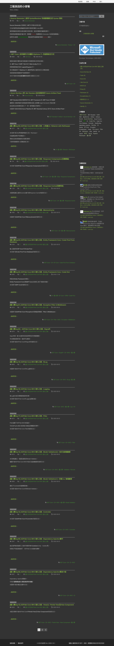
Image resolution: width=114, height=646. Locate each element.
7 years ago (90, 217)
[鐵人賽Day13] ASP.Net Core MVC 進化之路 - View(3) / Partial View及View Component (42, 605)
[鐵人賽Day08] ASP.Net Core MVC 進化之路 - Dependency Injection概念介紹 (38, 572)
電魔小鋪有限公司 (74, 643)
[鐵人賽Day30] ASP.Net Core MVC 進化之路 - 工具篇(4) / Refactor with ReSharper (40, 126)
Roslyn (70, 45)
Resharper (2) (84, 92)
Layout (81, 133)
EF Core (56, 262)
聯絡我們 (20, 643)
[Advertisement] (90, 150)
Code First (72, 295)
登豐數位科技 (92, 643)
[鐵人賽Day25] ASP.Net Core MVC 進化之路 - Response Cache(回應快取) (37, 186)
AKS (80, 117)
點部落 (80, 1)
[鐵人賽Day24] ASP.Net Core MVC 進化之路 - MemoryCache (32, 210)
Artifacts (98, 117)
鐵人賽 (60, 149)
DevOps (93, 125)
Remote (72, 469)
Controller (72, 529)
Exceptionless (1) (85, 96)
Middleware (71, 319)
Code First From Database (67, 262)
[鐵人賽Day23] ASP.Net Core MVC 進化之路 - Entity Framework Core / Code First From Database (42, 241)
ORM (66, 295)
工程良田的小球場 (20, 6)
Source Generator (29, 21)
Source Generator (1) (86, 103)
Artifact (60, 117)
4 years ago (85, 180)
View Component (65, 622)
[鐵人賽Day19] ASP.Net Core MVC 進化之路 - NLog (28, 362)
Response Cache (70, 201)
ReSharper (72, 149)
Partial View (55, 622)
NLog (68, 379)
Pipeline (95, 133)
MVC (59, 319)
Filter (55, 319)
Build (80, 121)
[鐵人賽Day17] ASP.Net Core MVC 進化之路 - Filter (28, 416)
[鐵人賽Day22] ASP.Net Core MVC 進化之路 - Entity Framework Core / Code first (40, 272)
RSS (94, 1)
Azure (81, 119)
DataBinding (98, 123)
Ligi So (85, 197)
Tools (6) (82, 75)
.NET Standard (53, 117)
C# (74, 45)
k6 (99, 131)
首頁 (87, 1)
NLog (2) (82, 89)
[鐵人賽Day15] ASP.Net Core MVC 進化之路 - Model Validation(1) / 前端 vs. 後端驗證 (41, 479)
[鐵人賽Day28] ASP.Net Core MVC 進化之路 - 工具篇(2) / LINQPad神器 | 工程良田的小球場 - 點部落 (92, 178)
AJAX (98, 115)
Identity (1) (83, 106)
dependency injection (84, 125)
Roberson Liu (87, 167)
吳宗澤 (85, 185)
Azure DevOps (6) (85, 72)
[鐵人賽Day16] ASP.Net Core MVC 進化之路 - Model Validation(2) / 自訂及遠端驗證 (40, 452)
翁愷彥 (85, 221)
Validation (66, 469)
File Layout (95, 129)
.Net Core (28, 57)
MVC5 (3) (83, 86)
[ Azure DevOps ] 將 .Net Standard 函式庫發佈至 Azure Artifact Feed (35, 93)
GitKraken (85, 131)
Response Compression (68, 176)
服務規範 (12, 643)
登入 (101, 1)
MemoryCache (70, 231)
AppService (86, 117)
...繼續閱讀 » (13, 41)
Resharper (82, 135)
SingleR (61, 352)
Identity (95, 131)
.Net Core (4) (84, 82)
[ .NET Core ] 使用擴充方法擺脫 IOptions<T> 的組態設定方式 (32, 54)
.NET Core (69, 84)
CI (87, 121)
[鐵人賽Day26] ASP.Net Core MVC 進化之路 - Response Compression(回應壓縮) (39, 159)
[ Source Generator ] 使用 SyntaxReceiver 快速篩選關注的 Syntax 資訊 (36, 18)
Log (71, 407)
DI (70, 562)
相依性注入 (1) (84, 99)
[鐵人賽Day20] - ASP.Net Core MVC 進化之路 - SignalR (30, 329)
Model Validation (70, 502)
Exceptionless (83, 129)
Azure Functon (98, 119)
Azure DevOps (28, 95)
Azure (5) (83, 79)
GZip (58, 176)
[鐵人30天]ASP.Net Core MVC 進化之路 (36, 128)
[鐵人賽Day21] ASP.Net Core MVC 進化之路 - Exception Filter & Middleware (38, 305)
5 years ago (101, 193)
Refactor (65, 149)
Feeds (89, 129)
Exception (64, 319)
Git (80, 131)
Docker (81, 127)
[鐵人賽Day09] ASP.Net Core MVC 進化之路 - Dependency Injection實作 (36, 539)
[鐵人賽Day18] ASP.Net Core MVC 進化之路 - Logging (30, 389)
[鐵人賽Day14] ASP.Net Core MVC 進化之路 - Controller (30, 512)
